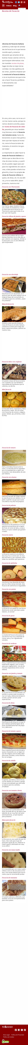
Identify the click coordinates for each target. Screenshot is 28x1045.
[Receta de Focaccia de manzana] (14, 895)
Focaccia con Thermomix (10, 187)
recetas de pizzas (18, 63)
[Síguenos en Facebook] (16, 2)
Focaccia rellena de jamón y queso (14, 216)
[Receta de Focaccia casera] (14, 552)
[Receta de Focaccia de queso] (14, 633)
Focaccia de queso (8, 616)
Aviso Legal (6, 1035)
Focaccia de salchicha (9, 563)
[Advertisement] (14, 27)
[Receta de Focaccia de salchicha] (14, 580)
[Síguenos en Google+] (22, 2)
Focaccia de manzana (9, 878)
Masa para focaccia (8, 820)
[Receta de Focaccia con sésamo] (14, 494)
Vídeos (8, 6)
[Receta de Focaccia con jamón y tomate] (14, 691)
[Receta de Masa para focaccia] (14, 837)
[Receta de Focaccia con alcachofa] (14, 292)
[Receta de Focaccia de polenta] (14, 523)
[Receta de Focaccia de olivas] (14, 720)
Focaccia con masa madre (11, 850)
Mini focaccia (6, 389)
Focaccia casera (7, 535)
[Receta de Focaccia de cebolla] (14, 778)
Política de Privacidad (17, 1035)
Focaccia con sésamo (9, 477)
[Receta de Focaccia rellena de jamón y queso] (14, 234)
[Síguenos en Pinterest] (24, 2)
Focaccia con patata (9, 589)
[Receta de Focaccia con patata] (14, 606)
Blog (15, 6)
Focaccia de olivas (8, 703)
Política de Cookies (8, 1037)
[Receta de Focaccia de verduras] (14, 661)
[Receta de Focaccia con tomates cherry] (14, 808)
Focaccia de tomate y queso (11, 731)
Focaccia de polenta (9, 505)
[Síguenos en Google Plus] (22, 1029)
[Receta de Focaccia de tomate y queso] (14, 748)
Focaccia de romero (9, 448)
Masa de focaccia (8, 304)
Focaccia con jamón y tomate (12, 673)
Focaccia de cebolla (8, 761)
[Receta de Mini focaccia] (14, 407)
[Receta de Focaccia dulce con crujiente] (14, 379)
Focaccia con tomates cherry (12, 790)
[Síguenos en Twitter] (19, 2)
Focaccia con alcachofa (10, 274)
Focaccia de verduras (9, 643)
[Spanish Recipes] (19, 6)
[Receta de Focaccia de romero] (14, 465)
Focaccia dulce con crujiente (12, 362)
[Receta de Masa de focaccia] (14, 321)
